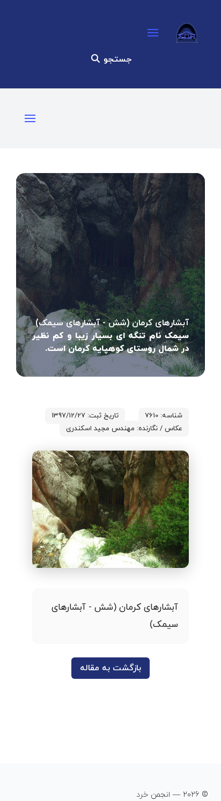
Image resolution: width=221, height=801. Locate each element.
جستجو (116, 59)
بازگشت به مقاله (110, 668)
